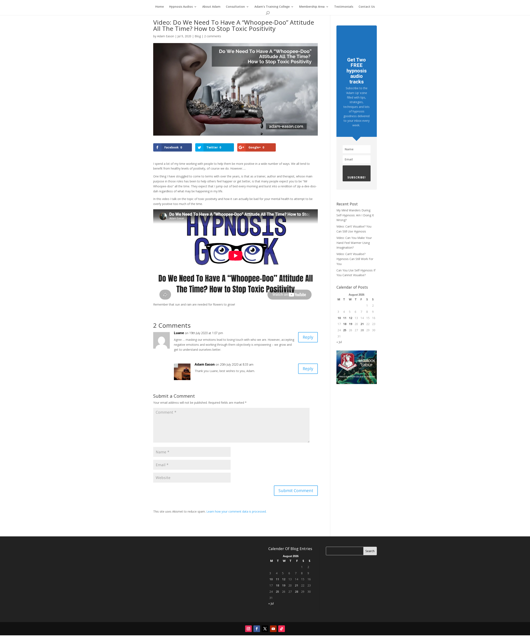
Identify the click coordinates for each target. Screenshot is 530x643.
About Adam (211, 6)
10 (339, 318)
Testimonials (343, 6)
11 (344, 318)
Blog (198, 36)
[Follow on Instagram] (248, 628)
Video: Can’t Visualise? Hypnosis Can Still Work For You (354, 259)
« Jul (339, 342)
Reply (308, 337)
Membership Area (312, 6)
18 (344, 324)
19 (350, 324)
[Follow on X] (265, 628)
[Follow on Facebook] (256, 628)
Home (159, 6)
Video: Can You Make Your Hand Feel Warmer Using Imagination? (354, 243)
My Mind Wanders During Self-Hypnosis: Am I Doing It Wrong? (355, 215)
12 (350, 318)
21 (362, 324)
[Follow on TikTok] (281, 628)
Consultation (235, 6)
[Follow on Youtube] (273, 628)
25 (344, 330)
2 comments (212, 36)
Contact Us (367, 6)
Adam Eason (165, 36)
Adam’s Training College (272, 6)
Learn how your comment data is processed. (236, 511)
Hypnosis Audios (181, 6)
